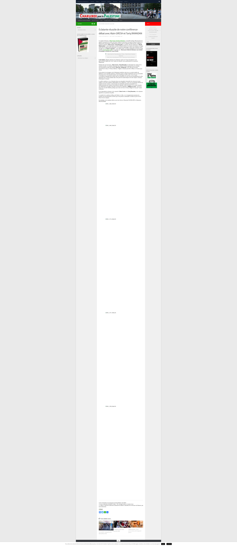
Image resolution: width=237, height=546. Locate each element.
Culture (125, 1)
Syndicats (109, 1)
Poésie (97, 1)
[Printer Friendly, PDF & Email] (101, 509)
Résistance (115, 1)
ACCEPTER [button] (169, 544)
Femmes (92, 1)
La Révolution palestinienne (82, 1)
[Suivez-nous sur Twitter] (94, 23)
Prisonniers (103, 1)
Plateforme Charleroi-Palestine (84, 20)
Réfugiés (121, 1)
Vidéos (120, 20)
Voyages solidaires (108, 20)
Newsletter (115, 20)
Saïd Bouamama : (134, 531)
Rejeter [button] (163, 544)
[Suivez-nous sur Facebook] (92, 23)
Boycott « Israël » (95, 20)
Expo (101, 20)
